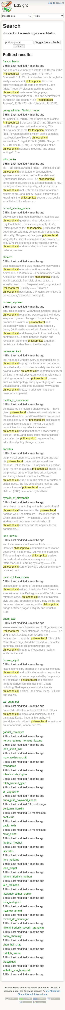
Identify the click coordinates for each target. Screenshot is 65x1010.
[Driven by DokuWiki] (39, 1002)
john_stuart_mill (12, 749)
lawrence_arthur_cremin (17, 893)
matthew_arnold (12, 910)
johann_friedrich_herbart (17, 876)
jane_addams (11, 859)
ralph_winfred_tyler (14, 783)
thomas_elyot (11, 660)
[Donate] (25, 998)
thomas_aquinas (12, 302)
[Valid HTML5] (53, 998)
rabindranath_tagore (15, 774)
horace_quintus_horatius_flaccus (22, 740)
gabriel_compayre (13, 732)
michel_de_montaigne (16, 919)
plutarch (7, 257)
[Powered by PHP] (39, 998)
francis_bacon (11, 61)
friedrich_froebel (12, 842)
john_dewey (10, 535)
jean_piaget (10, 868)
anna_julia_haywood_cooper (20, 800)
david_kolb (9, 825)
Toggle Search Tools (47, 42)
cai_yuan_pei (11, 701)
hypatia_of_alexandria (16, 498)
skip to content (56, 2)
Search (30, 16)
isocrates (8, 851)
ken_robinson (11, 885)
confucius (8, 817)
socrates (8, 449)
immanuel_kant (12, 351)
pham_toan (9, 618)
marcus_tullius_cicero (16, 577)
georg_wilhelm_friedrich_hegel (21, 110)
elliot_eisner (10, 834)
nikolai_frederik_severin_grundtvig (23, 927)
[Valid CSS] (25, 1002)
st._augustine (11, 791)
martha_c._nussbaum (15, 400)
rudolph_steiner (12, 953)
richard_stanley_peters (16, 208)
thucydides (9, 961)
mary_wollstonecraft (14, 757)
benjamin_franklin (13, 808)
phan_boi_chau (12, 944)
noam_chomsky (12, 936)
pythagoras (9, 766)
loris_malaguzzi (12, 902)
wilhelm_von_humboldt (16, 970)
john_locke (9, 159)
